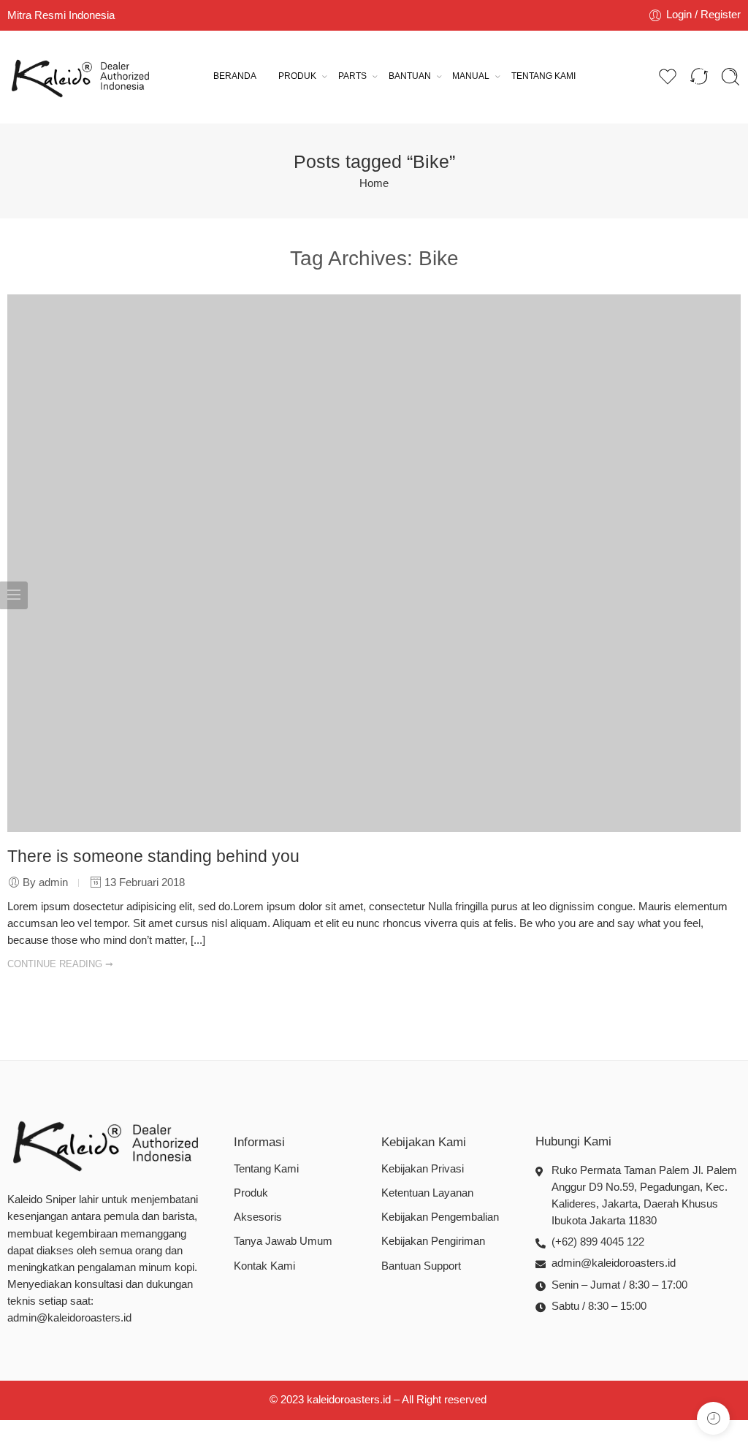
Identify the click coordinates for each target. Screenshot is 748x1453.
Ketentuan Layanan (427, 1193)
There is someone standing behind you (153, 856)
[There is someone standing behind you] (374, 563)
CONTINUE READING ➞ (60, 963)
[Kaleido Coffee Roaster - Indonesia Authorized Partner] (80, 77)
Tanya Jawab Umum (283, 1241)
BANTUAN (410, 76)
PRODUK (297, 76)
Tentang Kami (266, 1169)
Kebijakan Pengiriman (433, 1241)
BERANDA (234, 76)
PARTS (352, 76)
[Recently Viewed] (713, 1418)
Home (374, 183)
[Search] (730, 76)
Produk (251, 1193)
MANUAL (470, 76)
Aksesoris (258, 1217)
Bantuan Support (421, 1266)
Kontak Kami (264, 1266)
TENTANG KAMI (543, 76)
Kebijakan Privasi (422, 1169)
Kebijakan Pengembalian (440, 1217)
